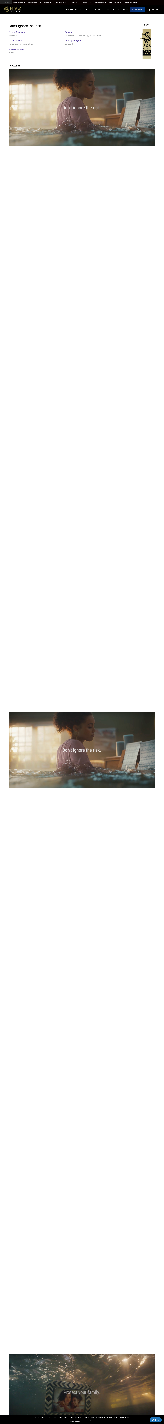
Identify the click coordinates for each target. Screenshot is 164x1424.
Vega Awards (32, 2)
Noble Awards (100, 2)
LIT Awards (86, 2)
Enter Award (137, 9)
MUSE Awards (18, 2)
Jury (88, 9)
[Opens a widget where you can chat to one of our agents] (155, 1420)
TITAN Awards (59, 2)
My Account (153, 9)
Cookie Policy (89, 1421)
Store (125, 9)
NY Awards (73, 2)
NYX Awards (44, 2)
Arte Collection (114, 2)
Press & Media (112, 9)
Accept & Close (75, 1421)
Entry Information (73, 9)
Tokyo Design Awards (132, 2)
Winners (97, 9)
